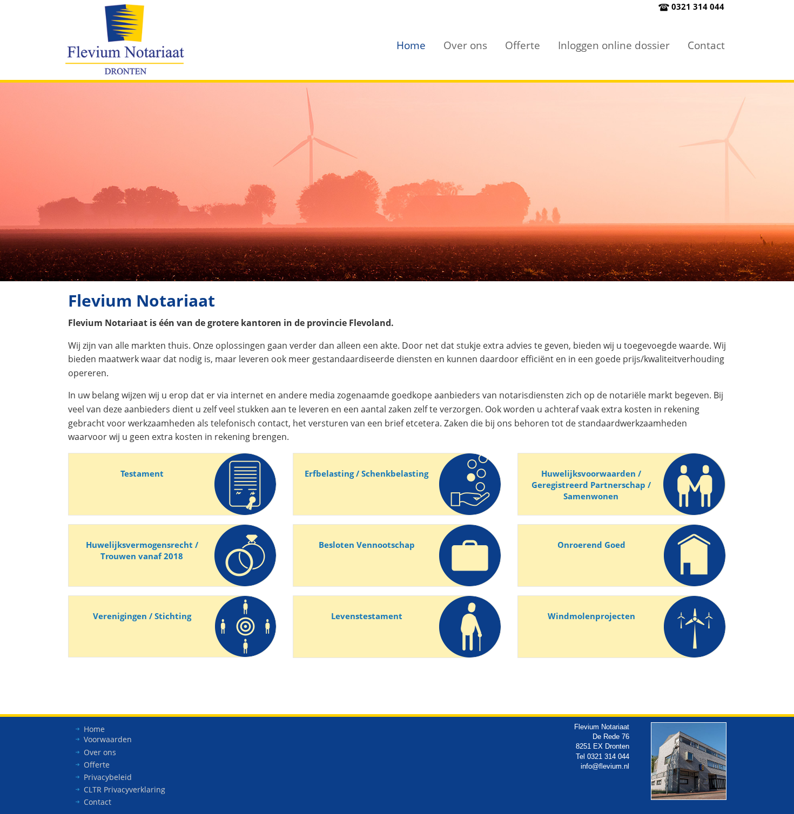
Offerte (522, 45)
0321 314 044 (697, 6)
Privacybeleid (108, 777)
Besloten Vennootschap (367, 544)
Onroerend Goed (591, 544)
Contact (706, 45)
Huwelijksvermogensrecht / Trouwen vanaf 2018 (142, 550)
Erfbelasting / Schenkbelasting (366, 473)
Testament (142, 473)
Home (411, 45)
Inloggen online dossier (614, 45)
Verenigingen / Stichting (142, 616)
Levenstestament (366, 616)
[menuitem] (411, 45)
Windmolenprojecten (591, 616)
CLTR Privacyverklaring (124, 789)
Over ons (465, 45)
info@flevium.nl (605, 766)
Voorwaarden (108, 739)
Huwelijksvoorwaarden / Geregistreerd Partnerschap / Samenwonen (591, 484)
